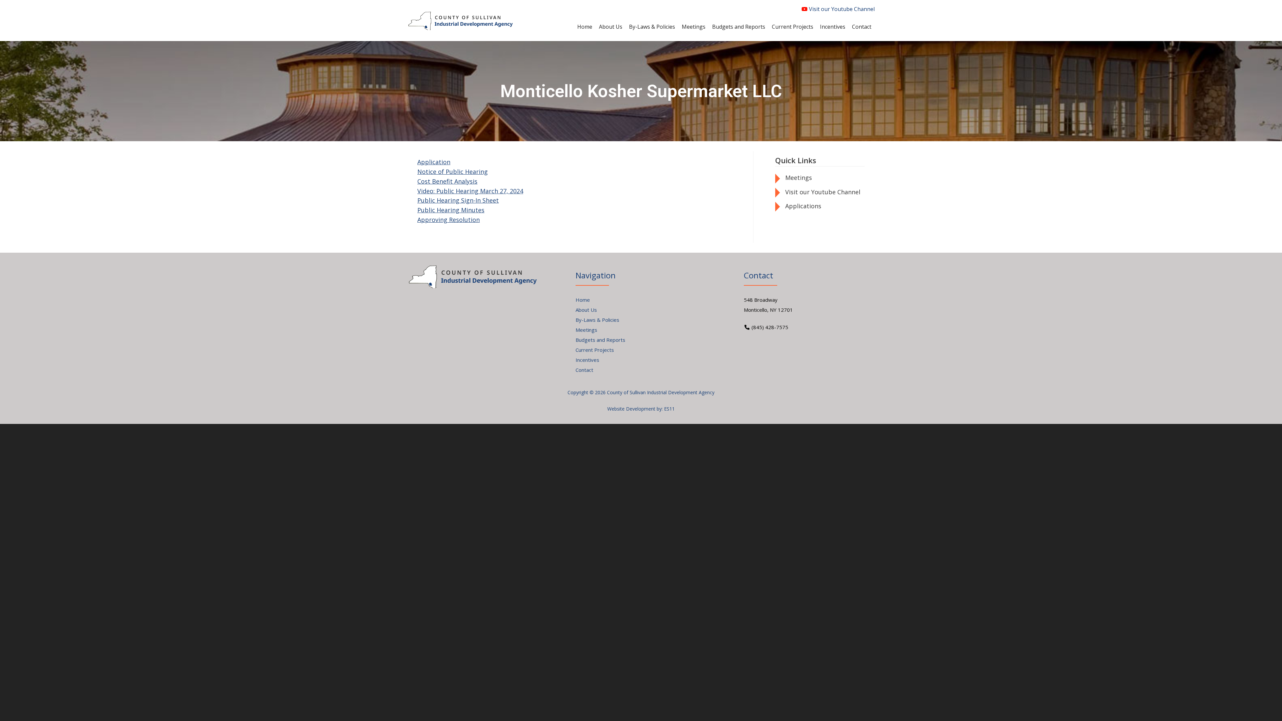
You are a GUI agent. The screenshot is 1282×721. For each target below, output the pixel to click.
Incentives (587, 359)
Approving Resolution (448, 220)
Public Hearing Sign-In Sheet (458, 200)
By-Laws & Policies (597, 319)
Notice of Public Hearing (452, 172)
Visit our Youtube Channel (841, 9)
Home (583, 299)
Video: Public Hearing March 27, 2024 (470, 191)
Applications (803, 206)
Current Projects (595, 349)
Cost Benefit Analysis (447, 181)
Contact (584, 370)
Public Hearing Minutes (450, 210)
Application (433, 162)
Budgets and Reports (600, 339)
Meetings (798, 178)
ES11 (669, 409)
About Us (586, 309)
